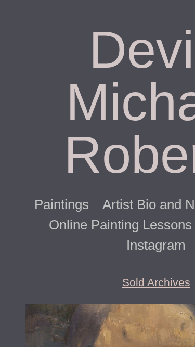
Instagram (156, 245)
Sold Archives (156, 282)
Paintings (61, 204)
